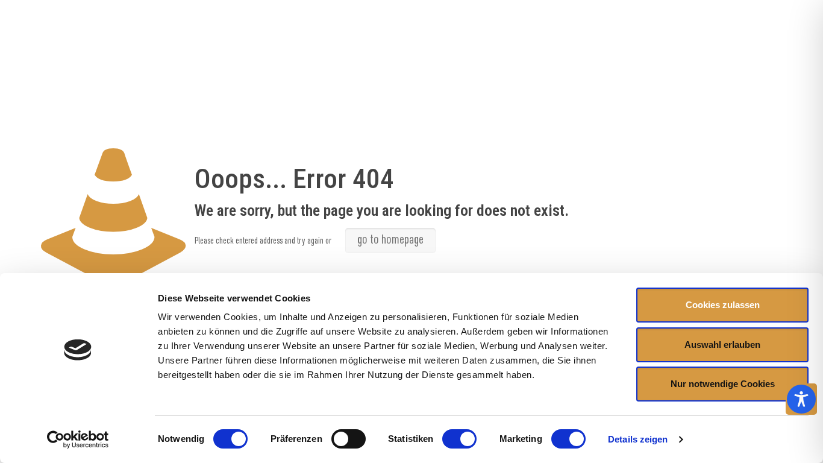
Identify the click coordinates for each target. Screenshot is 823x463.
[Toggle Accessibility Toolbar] (801, 399)
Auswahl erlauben (722, 344)
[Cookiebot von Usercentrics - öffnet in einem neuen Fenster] (78, 439)
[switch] (348, 439)
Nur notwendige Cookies (723, 384)
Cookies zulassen (723, 305)
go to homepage (390, 240)
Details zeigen (638, 439)
